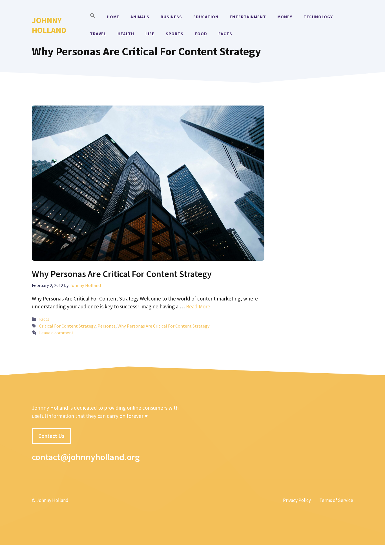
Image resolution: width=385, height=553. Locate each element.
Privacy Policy (297, 500)
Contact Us (51, 436)
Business (171, 16)
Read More (198, 306)
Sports (174, 33)
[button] (92, 16)
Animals (139, 16)
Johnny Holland (49, 25)
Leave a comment (56, 332)
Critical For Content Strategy (67, 326)
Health (126, 33)
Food (201, 33)
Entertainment (248, 16)
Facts (225, 33)
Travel (98, 33)
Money (284, 16)
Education (205, 16)
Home (113, 16)
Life (149, 33)
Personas (107, 326)
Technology (318, 16)
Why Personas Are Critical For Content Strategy (122, 274)
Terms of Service (336, 500)
